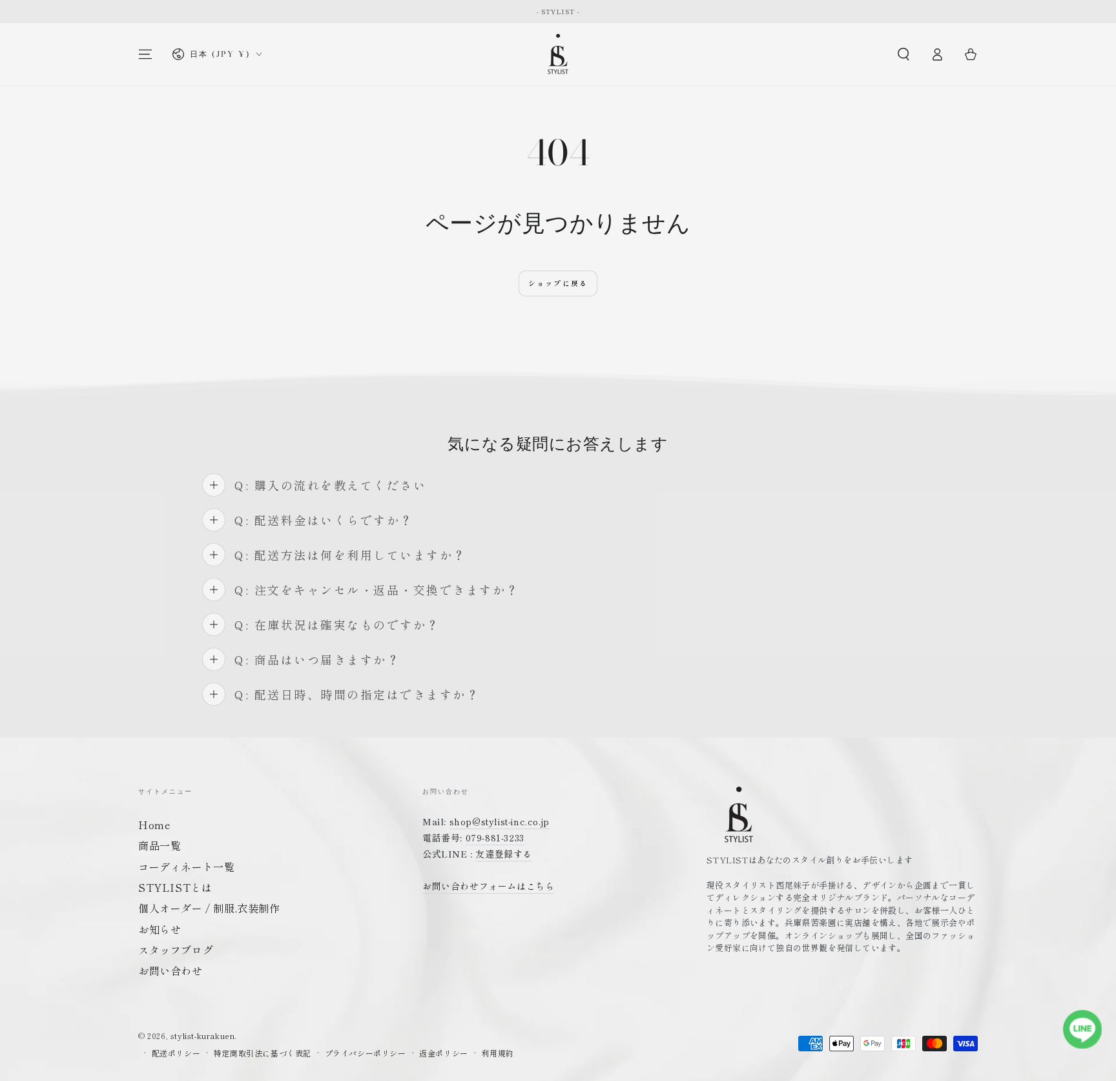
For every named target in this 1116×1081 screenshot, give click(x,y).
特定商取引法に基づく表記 (262, 1053)
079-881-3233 (495, 837)
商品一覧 (159, 845)
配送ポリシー (176, 1053)
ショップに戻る (558, 283)
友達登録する (503, 853)
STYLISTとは (175, 887)
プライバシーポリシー (365, 1053)
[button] (903, 54)
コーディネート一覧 (186, 866)
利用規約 (497, 1053)
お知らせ (159, 929)
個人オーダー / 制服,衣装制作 (209, 908)
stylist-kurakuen (202, 1035)
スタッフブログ (175, 950)
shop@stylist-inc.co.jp (500, 821)
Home (154, 824)
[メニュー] (145, 54)
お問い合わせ (170, 970)
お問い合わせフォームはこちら (488, 886)
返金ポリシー (443, 1053)
